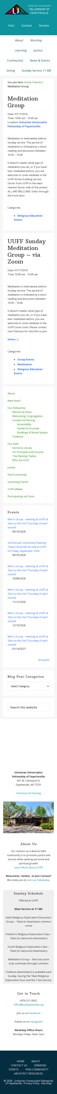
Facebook (35, 1013)
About (11, 393)
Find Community (17, 474)
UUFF (28, 9)
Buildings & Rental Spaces (32, 432)
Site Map (46, 1083)
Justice (11, 467)
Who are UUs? (20, 460)
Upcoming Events (18, 482)
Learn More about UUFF (28, 867)
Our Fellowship (16, 408)
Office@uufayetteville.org (29, 1004)
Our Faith (13, 444)
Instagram (36, 1021)
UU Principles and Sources (28, 452)
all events (43, 660)
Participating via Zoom (21, 496)
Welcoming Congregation (27, 416)
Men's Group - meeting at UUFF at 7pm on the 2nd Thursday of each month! (28, 523)
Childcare (17, 436)
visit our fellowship (38, 880)
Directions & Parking (28, 793)
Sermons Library (22, 448)
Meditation (25, 364)
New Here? (14, 400)
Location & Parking (23, 420)
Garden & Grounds (28, 428)
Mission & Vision (22, 412)
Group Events (26, 359)
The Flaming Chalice (24, 456)
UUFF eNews (15, 489)
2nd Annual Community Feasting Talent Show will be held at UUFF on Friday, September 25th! (27, 547)
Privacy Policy (31, 1083)
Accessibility (24, 424)
